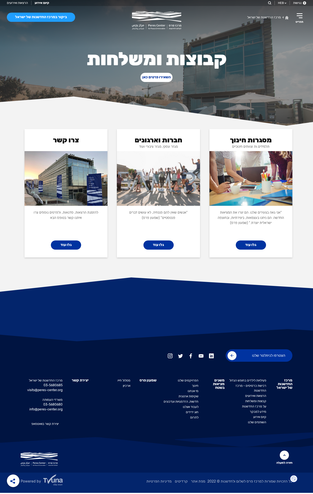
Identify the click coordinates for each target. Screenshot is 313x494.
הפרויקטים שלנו (188, 380)
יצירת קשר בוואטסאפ (45, 424)
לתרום (194, 417)
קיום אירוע (259, 417)
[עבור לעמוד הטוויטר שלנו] (180, 355)
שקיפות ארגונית (188, 396)
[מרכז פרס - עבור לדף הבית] (156, 20)
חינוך (195, 386)
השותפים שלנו (257, 422)
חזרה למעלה (284, 462)
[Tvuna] (64, 481)
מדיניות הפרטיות (159, 481)
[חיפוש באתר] (269, 3)
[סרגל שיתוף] (13, 480)
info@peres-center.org (46, 409)
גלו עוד (250, 245)
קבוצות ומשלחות (255, 401)
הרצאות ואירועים (17, 3)
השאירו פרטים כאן (156, 77)
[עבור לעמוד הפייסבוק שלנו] (190, 355)
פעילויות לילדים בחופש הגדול (247, 380)
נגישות (297, 3)
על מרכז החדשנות (254, 406)
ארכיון (126, 386)
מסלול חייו (124, 380)
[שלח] (232, 356)
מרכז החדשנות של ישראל (264, 17)
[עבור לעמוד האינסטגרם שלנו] (170, 355)
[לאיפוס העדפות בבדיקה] (293, 479)
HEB (281, 3)
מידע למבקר (258, 412)
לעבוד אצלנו (190, 407)
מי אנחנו (193, 391)
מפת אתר (198, 481)
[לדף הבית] (286, 17)
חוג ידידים (192, 412)
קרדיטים (181, 481)
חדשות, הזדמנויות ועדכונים (181, 402)
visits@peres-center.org (45, 390)
